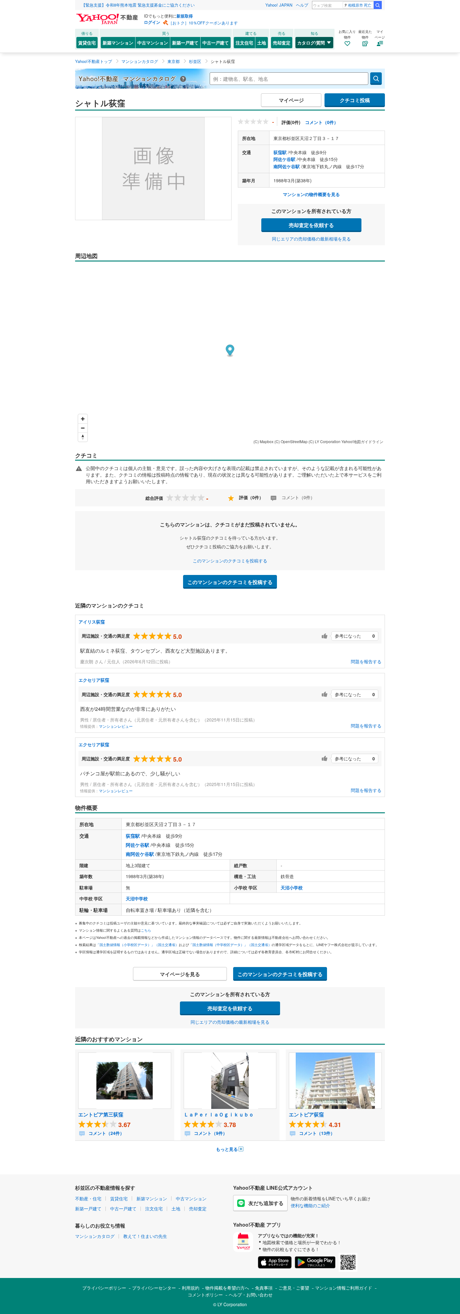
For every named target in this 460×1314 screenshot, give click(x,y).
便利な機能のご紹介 (310, 1205)
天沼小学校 (292, 887)
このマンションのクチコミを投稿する (230, 560)
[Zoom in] (82, 418)
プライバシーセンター (154, 1288)
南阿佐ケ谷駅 (286, 166)
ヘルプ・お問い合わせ (251, 1294)
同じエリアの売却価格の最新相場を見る (311, 238)
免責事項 (264, 1288)
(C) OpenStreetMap (291, 441)
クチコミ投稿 (355, 100)
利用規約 (190, 1288)
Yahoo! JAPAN (278, 5)
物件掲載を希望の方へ (227, 1288)
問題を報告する (366, 661)
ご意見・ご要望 (294, 1288)
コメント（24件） (105, 1133)
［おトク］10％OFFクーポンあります (203, 23)
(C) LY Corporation (324, 441)
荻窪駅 (280, 152)
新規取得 (184, 16)
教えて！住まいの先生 (145, 1236)
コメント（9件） (210, 1133)
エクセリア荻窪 (94, 680)
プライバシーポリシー (104, 1288)
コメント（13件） (316, 1133)
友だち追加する (266, 1203)
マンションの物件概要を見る (311, 194)
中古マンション (152, 42)
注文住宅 (244, 42)
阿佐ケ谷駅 (284, 159)
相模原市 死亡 (359, 5)
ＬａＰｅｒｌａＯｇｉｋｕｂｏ (219, 1114)
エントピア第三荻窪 (100, 1114)
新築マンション (118, 42)
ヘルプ (302, 5)
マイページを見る (180, 974)
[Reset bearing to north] (82, 437)
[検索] (378, 5)
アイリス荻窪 (92, 621)
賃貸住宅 (87, 42)
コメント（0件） (321, 122)
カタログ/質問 (311, 42)
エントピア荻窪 (306, 1114)
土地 (261, 42)
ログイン (152, 22)
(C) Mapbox (263, 441)
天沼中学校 (137, 898)
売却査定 (281, 42)
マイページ (291, 100)
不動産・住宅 (88, 1198)
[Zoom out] (82, 427)
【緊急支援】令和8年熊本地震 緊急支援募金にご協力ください (138, 5)
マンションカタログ (95, 1236)
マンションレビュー (116, 726)
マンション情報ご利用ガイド (343, 1288)
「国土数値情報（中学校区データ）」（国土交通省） (230, 944)
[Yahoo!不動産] (108, 15)
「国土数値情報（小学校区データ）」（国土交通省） (137, 944)
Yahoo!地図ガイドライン (362, 441)
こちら (146, 930)
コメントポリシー (205, 1294)
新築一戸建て (185, 42)
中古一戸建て (215, 42)
